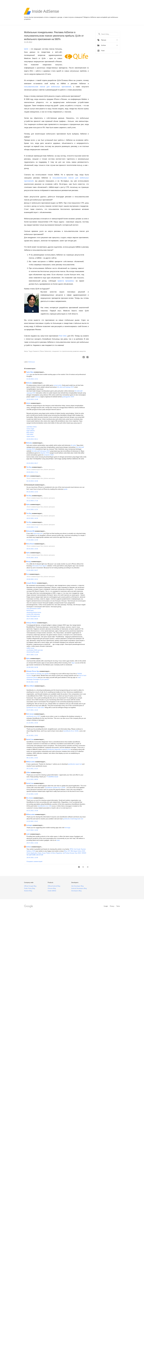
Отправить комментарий (34, 861)
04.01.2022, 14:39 (32, 810)
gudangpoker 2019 (68, 396)
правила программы (66, 281)
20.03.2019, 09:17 (32, 463)
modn (28, 834)
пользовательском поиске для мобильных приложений (47, 87)
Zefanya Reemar (31, 622)
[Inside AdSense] (45, 14)
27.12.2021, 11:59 (32, 794)
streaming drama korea (34, 612)
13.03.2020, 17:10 (32, 527)
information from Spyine (39, 566)
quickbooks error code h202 (35, 707)
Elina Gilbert (30, 686)
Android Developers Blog (79, 888)
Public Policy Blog (29, 888)
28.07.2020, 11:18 (32, 654)
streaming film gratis (33, 652)
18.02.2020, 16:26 (32, 518)
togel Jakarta (31, 430)
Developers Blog (76, 890)
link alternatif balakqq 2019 (65, 387)
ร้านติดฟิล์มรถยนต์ (52, 776)
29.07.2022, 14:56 (32, 843)
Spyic (73, 663)
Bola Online (30, 432)
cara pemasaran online (34, 608)
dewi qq (37, 396)
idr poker (73, 445)
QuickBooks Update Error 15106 (55, 787)
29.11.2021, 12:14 (32, 768)
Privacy (112, 906)
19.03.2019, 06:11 (32, 439)
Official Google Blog (30, 886)
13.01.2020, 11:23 (32, 509)
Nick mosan (30, 714)
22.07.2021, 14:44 (32, 710)
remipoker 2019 (48, 455)
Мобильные (31, 362)
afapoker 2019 (44, 453)
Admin (28, 403)
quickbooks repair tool (75, 764)
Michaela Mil (30, 531)
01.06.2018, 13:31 (32, 379)
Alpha (28, 476)
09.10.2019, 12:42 (32, 492)
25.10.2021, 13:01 (32, 735)
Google (106, 906)
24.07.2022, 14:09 (32, 830)
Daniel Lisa (30, 739)
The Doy (29, 467)
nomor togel (30, 428)
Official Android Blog (54, 886)
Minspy (28, 561)
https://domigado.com (33, 616)
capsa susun (30, 436)
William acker (30, 761)
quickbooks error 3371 (33, 716)
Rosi (27, 574)
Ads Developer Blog (77, 886)
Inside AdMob (52, 890)
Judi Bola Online (32, 427)
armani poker (58, 385)
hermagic (29, 825)
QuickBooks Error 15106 (70, 731)
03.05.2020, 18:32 (32, 557)
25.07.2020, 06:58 (32, 619)
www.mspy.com (38, 533)
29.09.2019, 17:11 (32, 472)
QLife (26, 49)
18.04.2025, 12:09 (32, 857)
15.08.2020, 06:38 (32, 667)
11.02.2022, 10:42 (32, 821)
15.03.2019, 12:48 (32, 399)
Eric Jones (30, 798)
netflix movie (30, 648)
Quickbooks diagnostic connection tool (59, 749)
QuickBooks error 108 (44, 806)
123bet (28, 772)
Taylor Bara (30, 372)
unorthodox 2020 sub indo (35, 650)
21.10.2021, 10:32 (32, 723)
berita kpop (30, 610)
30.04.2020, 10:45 (32, 549)
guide (65, 489)
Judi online (30, 434)
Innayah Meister (31, 583)
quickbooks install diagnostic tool (73, 819)
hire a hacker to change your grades (38, 673)
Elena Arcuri (30, 544)
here (28, 374)
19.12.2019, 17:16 (32, 500)
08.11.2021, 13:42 (32, 758)
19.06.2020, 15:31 (32, 579)
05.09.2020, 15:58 (32, 682)
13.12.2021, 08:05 (32, 779)
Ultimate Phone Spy (33, 671)
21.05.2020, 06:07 (32, 570)
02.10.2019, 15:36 (32, 481)
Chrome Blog (52, 888)
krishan (28, 846)
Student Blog (28, 890)
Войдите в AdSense (90, 17)
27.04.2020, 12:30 (32, 540)
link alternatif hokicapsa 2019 (41, 451)
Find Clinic (63, 336)
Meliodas (29, 383)
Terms (118, 906)
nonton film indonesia (33, 614)
